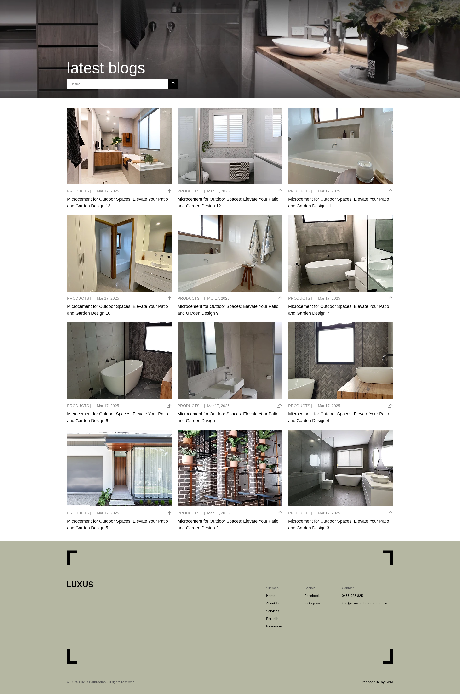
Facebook (312, 596)
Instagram (312, 603)
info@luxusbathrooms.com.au (365, 603)
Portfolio (272, 619)
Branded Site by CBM (376, 682)
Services (272, 611)
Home (270, 596)
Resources (274, 626)
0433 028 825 (352, 596)
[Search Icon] (117, 84)
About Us (273, 603)
